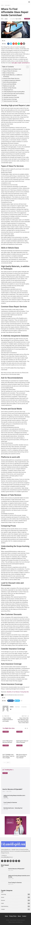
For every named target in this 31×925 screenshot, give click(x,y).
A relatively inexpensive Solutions (11, 80)
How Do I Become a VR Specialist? (12, 789)
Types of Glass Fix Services (10, 71)
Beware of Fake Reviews (10, 88)
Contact (24, 916)
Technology (3, 894)
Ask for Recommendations (10, 82)
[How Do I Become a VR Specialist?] (15, 780)
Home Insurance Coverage (11, 101)
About (19, 916)
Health (2, 903)
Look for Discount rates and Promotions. (14, 93)
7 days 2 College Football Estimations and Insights (8, 719)
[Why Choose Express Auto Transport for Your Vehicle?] (22, 749)
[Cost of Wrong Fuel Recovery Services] (9, 735)
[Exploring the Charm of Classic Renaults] (22, 735)
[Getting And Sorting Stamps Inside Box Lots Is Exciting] (4, 877)
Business (3, 900)
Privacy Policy (12, 916)
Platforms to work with (9, 86)
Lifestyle (3, 909)
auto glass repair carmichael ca (20, 62)
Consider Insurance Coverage (11, 97)
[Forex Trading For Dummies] (4, 884)
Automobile (27, 18)
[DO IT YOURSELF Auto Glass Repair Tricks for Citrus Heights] (9, 749)
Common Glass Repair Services (11, 78)
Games (2, 897)
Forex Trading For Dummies (10, 802)
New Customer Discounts (10, 95)
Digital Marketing (4, 906)
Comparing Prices (8, 89)
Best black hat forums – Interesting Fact (13, 808)
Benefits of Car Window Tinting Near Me (18, 692)
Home (6, 916)
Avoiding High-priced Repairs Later (12, 69)
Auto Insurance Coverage (10, 99)
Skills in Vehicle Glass (8, 73)
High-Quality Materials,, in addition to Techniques (12, 75)
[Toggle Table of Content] (26, 67)
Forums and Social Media (9, 84)
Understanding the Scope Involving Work (14, 91)
